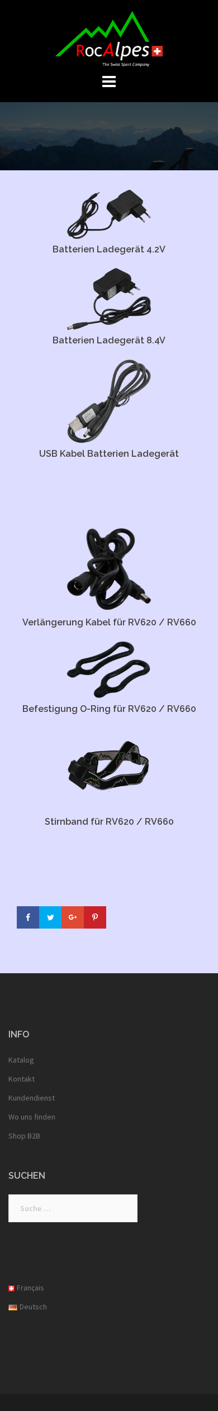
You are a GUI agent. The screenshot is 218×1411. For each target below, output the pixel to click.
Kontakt (21, 1079)
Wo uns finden (31, 1117)
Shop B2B (24, 1136)
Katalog (21, 1060)
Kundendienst (31, 1098)
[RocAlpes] (109, 38)
